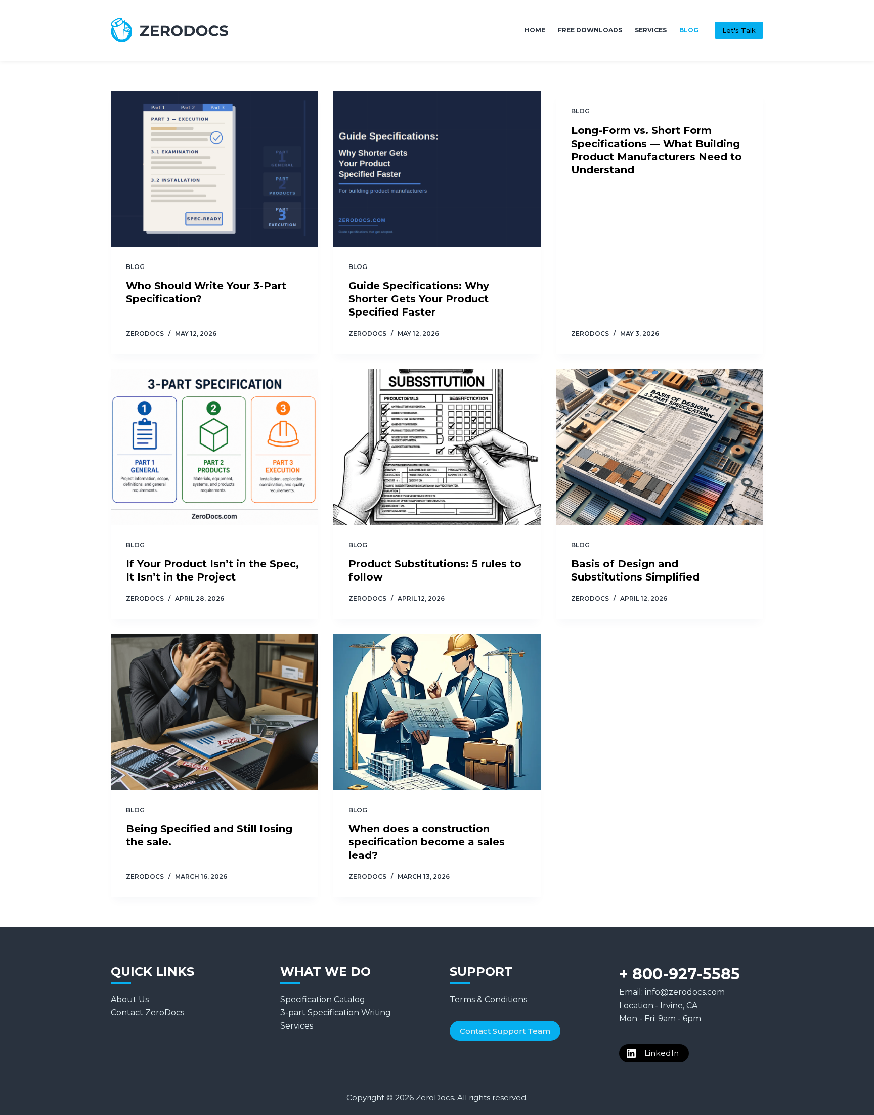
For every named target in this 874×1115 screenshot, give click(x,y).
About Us (130, 999)
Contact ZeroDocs (147, 1012)
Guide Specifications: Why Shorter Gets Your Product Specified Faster (418, 299)
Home (535, 30)
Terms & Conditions (488, 999)
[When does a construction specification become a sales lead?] (437, 712)
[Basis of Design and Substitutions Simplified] (659, 447)
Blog (688, 30)
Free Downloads (590, 30)
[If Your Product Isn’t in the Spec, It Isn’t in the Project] (214, 447)
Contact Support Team (505, 1031)
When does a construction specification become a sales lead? (426, 842)
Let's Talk (739, 30)
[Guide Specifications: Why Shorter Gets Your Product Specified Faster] (437, 169)
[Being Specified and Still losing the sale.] (214, 712)
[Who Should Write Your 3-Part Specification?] (214, 169)
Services (651, 30)
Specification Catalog (322, 999)
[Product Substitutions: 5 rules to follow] (437, 447)
